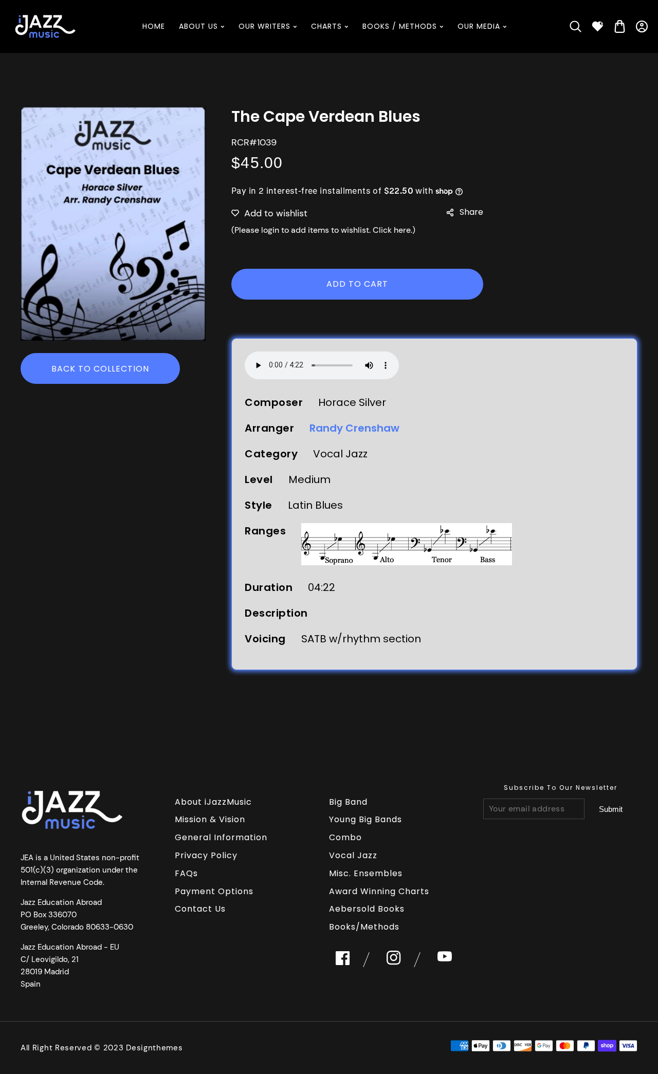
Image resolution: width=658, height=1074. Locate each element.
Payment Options (214, 891)
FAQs (186, 873)
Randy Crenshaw (354, 428)
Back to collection (100, 369)
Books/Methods (364, 927)
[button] (575, 26)
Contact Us (200, 909)
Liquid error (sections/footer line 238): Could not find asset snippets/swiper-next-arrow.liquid (610, 809)
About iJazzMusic (213, 802)
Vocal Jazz (353, 855)
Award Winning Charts (379, 891)
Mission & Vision (210, 819)
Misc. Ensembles (366, 873)
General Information (221, 837)
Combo (345, 837)
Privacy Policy (206, 855)
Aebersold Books (367, 909)
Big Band (348, 802)
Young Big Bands (365, 819)
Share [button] (471, 212)
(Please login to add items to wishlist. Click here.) (323, 230)
